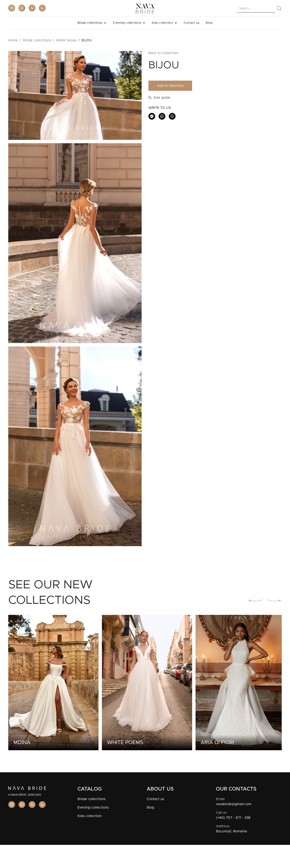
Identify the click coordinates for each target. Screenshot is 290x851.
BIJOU (87, 40)
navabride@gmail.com (233, 804)
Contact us (192, 22)
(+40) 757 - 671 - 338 (233, 817)
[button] (92, 23)
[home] (145, 9)
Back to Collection (163, 53)
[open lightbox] (75, 97)
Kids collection (89, 816)
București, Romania (231, 831)
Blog (209, 22)
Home (13, 40)
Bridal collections (37, 40)
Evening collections (93, 807)
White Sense (66, 40)
